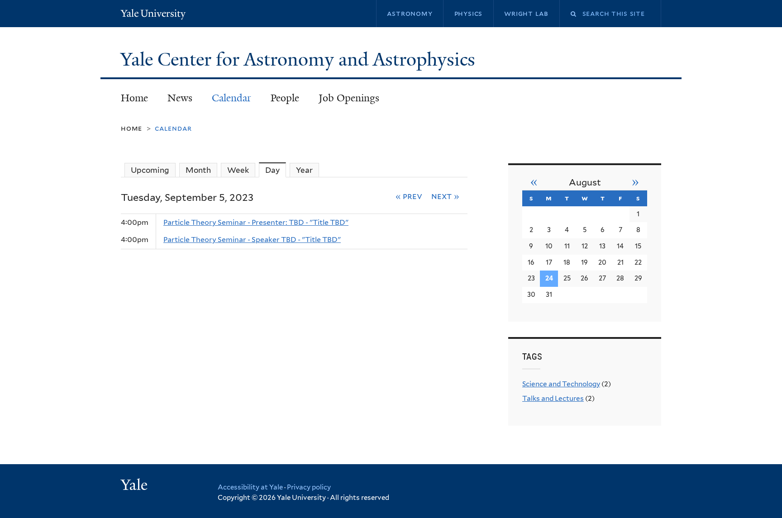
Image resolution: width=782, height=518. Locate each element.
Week (238, 170)
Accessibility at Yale (250, 487)
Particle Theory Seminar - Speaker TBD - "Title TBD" (252, 239)
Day (275, 170)
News (179, 98)
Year (304, 170)
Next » (445, 196)
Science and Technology (561, 384)
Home (134, 98)
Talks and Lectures (553, 398)
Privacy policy (309, 487)
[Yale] (135, 486)
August (585, 182)
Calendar (231, 98)
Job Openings (349, 98)
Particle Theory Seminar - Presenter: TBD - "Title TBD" (255, 222)
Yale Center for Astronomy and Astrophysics (300, 59)
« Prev (409, 196)
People (285, 98)
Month (198, 170)
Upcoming (150, 170)
